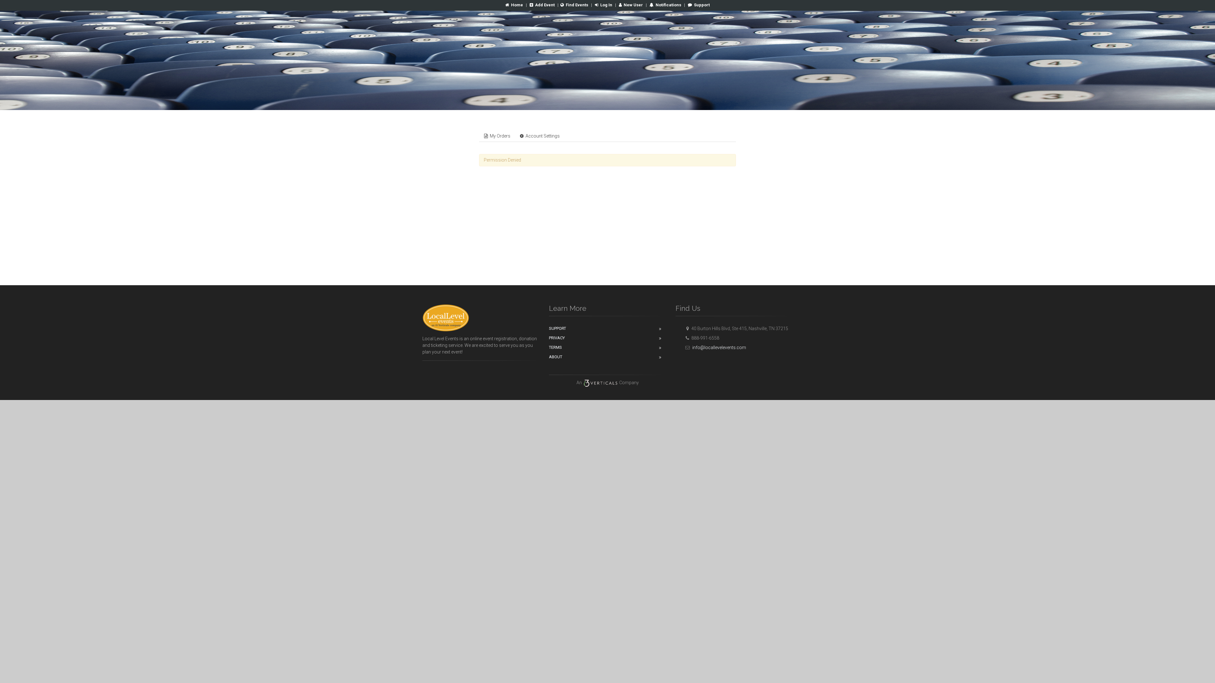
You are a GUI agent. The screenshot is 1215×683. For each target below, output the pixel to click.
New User (633, 5)
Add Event (545, 5)
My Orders (499, 135)
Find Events (577, 5)
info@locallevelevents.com (718, 347)
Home (517, 5)
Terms (555, 347)
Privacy (557, 337)
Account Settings (542, 135)
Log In (606, 5)
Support (702, 5)
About (555, 356)
